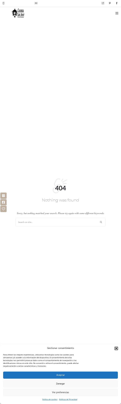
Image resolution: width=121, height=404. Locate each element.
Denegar (60, 384)
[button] (116, 348)
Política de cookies (50, 399)
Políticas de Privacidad (68, 399)
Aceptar (60, 375)
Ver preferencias (60, 392)
